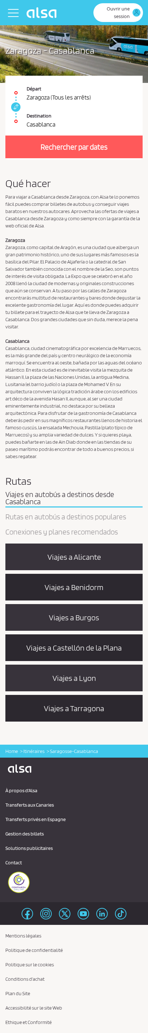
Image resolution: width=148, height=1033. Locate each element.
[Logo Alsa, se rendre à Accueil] (43, 13)
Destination (39, 115)
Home (11, 751)
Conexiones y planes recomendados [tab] (61, 532)
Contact (13, 862)
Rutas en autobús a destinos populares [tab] (65, 517)
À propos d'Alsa (21, 790)
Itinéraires (34, 751)
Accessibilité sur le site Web (33, 1008)
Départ (34, 88)
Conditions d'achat (25, 979)
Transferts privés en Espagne (35, 819)
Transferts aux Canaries (29, 805)
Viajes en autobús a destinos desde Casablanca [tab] (59, 498)
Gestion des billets (24, 834)
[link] (15, 107)
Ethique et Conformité (28, 1022)
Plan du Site (17, 993)
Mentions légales (23, 936)
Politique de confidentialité (34, 950)
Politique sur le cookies (29, 964)
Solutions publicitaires (29, 848)
